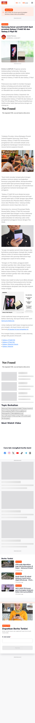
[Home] (4, 3)
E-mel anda (6, 637)
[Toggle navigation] (32, 3)
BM (17, 3)
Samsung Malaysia (7, 321)
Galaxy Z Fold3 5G (9, 340)
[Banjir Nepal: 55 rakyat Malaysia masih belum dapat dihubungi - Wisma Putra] (7, 575)
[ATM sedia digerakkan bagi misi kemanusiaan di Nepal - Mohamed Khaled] (7, 564)
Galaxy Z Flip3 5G (9, 342)
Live (26, 3)
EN (19, 3)
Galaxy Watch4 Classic (10, 344)
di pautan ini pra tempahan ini (18, 329)
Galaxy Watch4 (8, 346)
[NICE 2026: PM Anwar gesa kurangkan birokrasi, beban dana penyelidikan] (7, 587)
